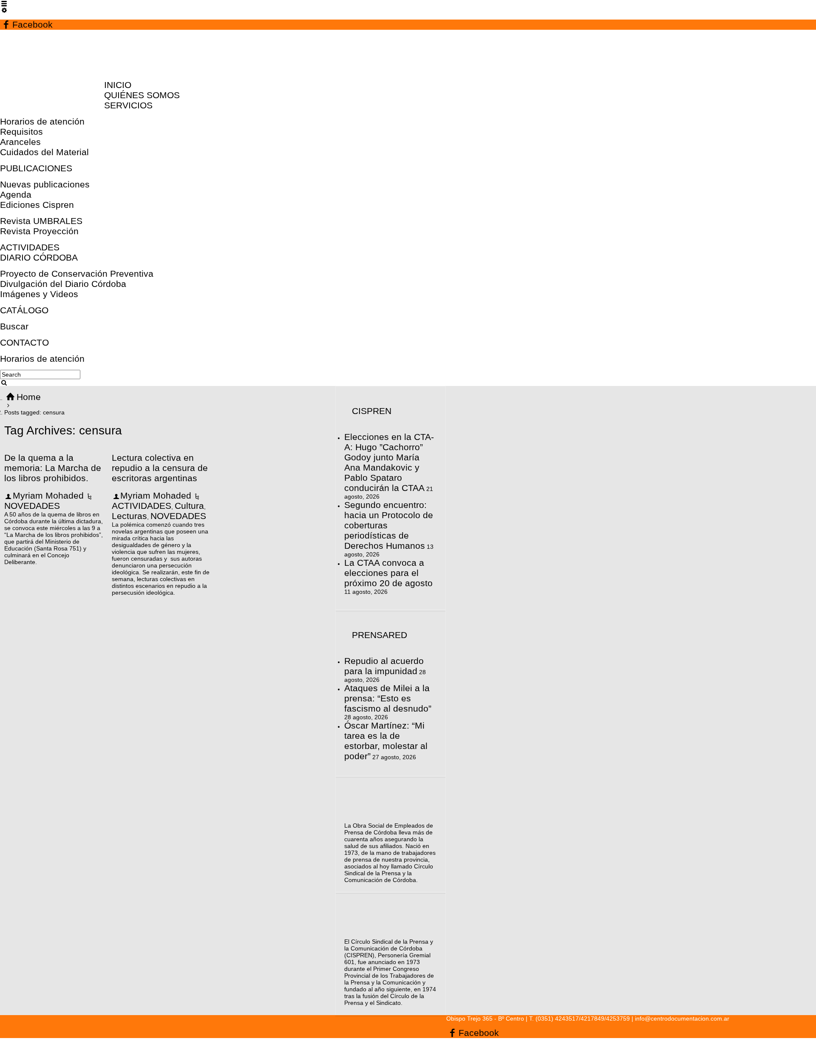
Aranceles (20, 142)
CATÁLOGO (24, 310)
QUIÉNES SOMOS (142, 95)
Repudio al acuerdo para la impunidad (384, 666)
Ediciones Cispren (37, 205)
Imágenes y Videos (39, 294)
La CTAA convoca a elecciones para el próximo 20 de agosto (388, 573)
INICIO (117, 85)
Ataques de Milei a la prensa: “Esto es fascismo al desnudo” (387, 698)
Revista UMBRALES (41, 221)
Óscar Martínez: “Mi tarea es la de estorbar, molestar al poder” (386, 741)
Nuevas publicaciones (45, 184)
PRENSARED (379, 635)
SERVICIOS (128, 105)
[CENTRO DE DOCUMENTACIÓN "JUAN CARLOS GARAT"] (56, 69)
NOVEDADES (32, 506)
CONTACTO (24, 342)
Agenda (15, 194)
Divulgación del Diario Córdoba (63, 284)
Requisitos (21, 131)
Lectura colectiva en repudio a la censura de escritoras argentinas (160, 468)
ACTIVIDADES (30, 247)
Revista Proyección (39, 231)
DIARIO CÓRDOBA (39, 257)
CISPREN (371, 411)
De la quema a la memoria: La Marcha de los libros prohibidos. (52, 468)
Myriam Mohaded (48, 495)
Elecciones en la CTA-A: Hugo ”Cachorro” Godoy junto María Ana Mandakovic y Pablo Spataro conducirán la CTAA (389, 462)
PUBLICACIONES (36, 168)
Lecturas (129, 516)
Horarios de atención (42, 121)
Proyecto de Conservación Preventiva (76, 273)
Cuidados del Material (44, 152)
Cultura (189, 506)
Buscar (14, 326)
